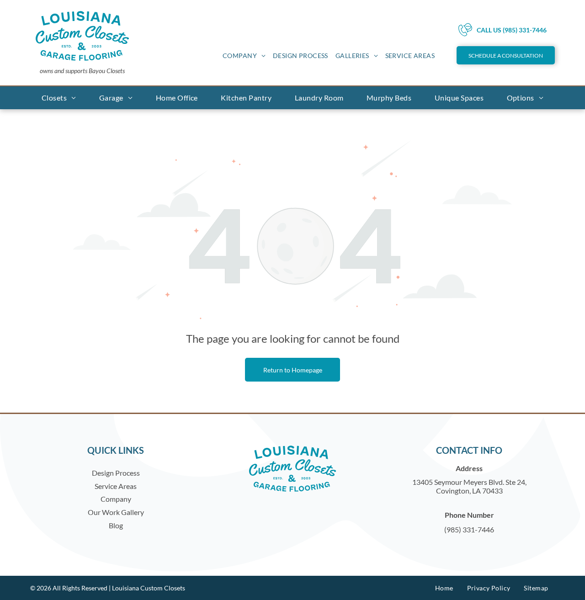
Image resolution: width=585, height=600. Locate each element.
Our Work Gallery (116, 512)
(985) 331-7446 (469, 529)
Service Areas (116, 486)
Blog (116, 525)
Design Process (116, 472)
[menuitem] (244, 55)
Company (116, 498)
